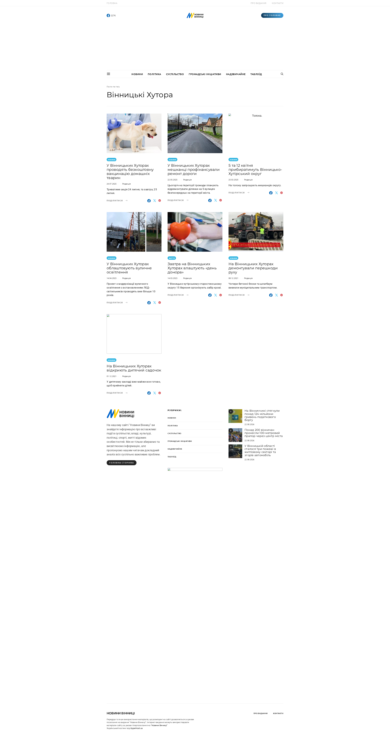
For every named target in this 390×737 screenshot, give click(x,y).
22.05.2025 (172, 179)
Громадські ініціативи (205, 74)
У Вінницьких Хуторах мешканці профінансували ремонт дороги (194, 169)
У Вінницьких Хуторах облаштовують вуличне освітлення (129, 268)
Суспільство (175, 74)
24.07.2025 (112, 183)
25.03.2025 (233, 179)
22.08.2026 (249, 424)
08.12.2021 (233, 278)
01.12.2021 (112, 376)
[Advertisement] (195, 47)
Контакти (277, 3)
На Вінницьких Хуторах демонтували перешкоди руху (253, 268)
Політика (154, 74)
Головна (112, 3)
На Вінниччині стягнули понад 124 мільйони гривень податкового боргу (262, 415)
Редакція (126, 183)
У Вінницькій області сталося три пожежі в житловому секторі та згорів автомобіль (260, 450)
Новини (137, 74)
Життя (172, 258)
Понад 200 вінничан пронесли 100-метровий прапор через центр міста (264, 433)
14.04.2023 (112, 278)
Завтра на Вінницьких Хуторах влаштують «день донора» (192, 268)
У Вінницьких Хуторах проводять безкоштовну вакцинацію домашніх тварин (130, 171)
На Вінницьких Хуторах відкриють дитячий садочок (134, 368)
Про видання (258, 3)
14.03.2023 (172, 278)
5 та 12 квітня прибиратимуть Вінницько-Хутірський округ (255, 169)
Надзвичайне (236, 74)
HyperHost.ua (136, 728)
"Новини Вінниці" (159, 725)
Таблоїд (256, 74)
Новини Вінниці (121, 713)
